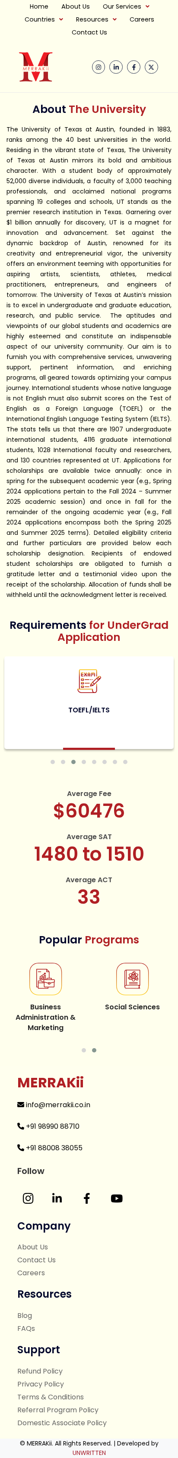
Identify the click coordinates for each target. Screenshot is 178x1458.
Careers (142, 19)
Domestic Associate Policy (62, 1423)
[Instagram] (98, 67)
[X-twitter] (151, 67)
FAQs (26, 1328)
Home (39, 6)
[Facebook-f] (133, 67)
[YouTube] (116, 1198)
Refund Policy (40, 1371)
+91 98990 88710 (51, 1126)
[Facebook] (87, 1198)
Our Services (122, 6)
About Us (75, 6)
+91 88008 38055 (53, 1148)
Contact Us (89, 32)
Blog (24, 1316)
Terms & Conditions (50, 1397)
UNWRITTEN (89, 1453)
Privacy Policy (40, 1384)
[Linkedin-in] (116, 67)
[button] (126, 6)
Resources (92, 19)
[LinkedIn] (57, 1198)
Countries (40, 19)
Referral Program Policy (58, 1410)
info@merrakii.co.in (57, 1105)
